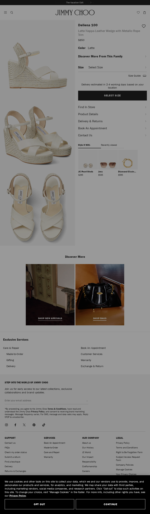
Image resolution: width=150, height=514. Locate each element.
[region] (75, 494)
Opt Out (39, 504)
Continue (110, 504)
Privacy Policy (17, 495)
